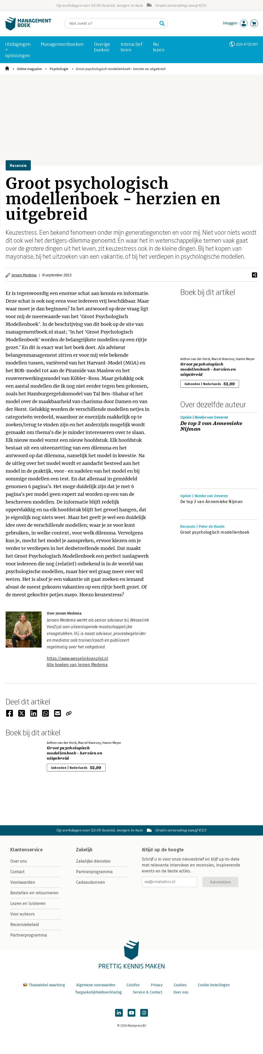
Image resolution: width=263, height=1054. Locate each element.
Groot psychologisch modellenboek (214, 532)
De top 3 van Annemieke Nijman (211, 426)
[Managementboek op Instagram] (144, 1013)
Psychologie (59, 69)
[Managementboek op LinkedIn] (119, 1013)
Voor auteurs (22, 914)
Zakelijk (84, 850)
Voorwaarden (22, 882)
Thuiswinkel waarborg (47, 985)
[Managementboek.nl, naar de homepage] (28, 29)
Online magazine (29, 69)
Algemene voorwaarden (95, 985)
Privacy (157, 985)
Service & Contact (147, 992)
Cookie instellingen (214, 985)
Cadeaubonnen (90, 882)
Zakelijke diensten (93, 861)
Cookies (180, 985)
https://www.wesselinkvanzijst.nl (77, 658)
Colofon (133, 985)
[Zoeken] (162, 23)
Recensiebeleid (24, 924)
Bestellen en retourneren (34, 892)
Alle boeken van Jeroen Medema (77, 664)
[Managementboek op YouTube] (131, 1013)
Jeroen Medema (24, 275)
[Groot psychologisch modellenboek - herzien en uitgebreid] (198, 325)
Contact (17, 871)
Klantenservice (26, 850)
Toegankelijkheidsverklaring (98, 992)
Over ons (18, 861)
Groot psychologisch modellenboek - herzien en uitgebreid (120, 69)
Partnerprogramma (28, 935)
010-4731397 (247, 44)
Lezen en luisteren (28, 903)
